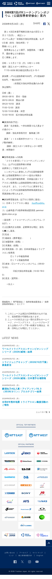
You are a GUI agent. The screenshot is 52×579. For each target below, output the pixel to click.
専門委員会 (18, 302)
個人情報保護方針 (25, 555)
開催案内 (6, 302)
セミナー (21, 304)
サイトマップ (38, 553)
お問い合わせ (10, 553)
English (40, 555)
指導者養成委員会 (33, 302)
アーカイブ (23, 553)
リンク (11, 555)
